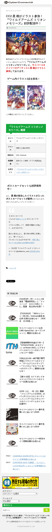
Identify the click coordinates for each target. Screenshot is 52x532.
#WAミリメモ (21, 219)
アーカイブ (7, 498)
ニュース (12, 268)
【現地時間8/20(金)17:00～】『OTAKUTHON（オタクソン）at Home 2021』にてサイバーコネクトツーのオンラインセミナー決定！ (32, 348)
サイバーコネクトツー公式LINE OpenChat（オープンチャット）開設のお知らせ (32, 330)
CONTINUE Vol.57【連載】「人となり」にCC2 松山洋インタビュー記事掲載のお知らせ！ (29, 465)
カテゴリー (7, 491)
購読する (8, 505)
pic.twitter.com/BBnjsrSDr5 (24, 243)
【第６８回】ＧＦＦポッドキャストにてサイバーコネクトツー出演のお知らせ (32, 379)
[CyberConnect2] (18, 2)
